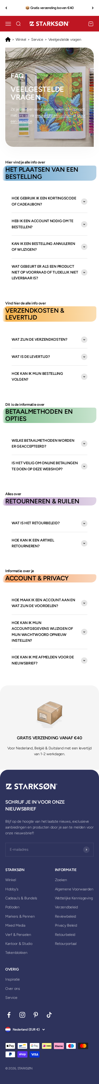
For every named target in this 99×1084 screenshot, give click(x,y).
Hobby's (11, 889)
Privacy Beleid (66, 925)
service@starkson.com (53, 115)
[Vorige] (6, 8)
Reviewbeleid (65, 916)
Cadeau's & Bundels (21, 898)
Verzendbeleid (66, 907)
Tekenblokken (16, 952)
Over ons (12, 988)
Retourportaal (66, 943)
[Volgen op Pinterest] (35, 1014)
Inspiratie (12, 979)
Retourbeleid (65, 934)
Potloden (12, 907)
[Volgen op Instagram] (22, 1014)
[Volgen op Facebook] (8, 1014)
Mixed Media (15, 925)
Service (37, 39)
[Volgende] (93, 8)
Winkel (21, 39)
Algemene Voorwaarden (74, 889)
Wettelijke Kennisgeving (74, 898)
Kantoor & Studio (18, 943)
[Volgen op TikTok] (49, 1014)
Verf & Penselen (18, 934)
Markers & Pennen (20, 916)
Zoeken (61, 880)
